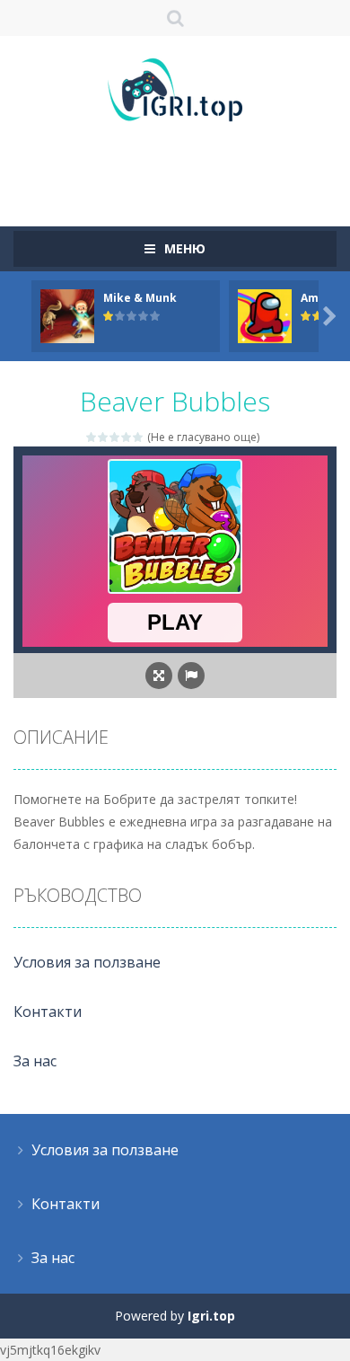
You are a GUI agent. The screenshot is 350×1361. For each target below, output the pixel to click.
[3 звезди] (115, 437)
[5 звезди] (138, 437)
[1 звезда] (92, 437)
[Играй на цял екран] (158, 675)
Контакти (47, 1011)
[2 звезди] (103, 437)
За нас (35, 1061)
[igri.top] (175, 88)
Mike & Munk (140, 297)
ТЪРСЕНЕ (175, 18)
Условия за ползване (87, 962)
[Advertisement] (181, 166)
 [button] (191, 675)
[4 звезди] (127, 437)
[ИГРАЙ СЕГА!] (67, 314)
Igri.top (211, 1315)
